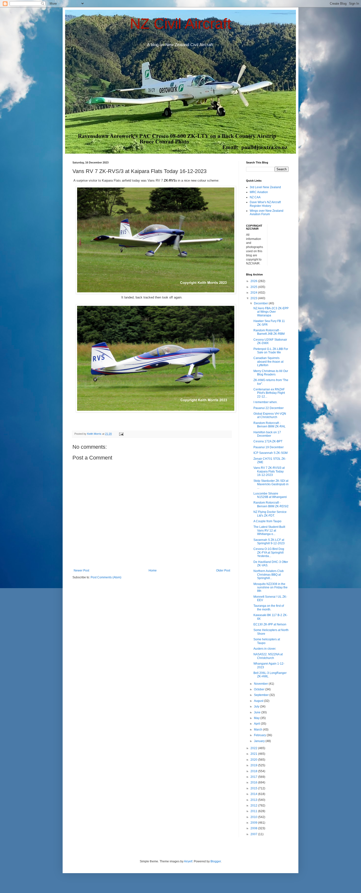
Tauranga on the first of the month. (268, 607)
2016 (254, 782)
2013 (254, 800)
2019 (254, 765)
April (257, 723)
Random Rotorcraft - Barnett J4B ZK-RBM (269, 332)
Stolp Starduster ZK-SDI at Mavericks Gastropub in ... (271, 484)
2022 (254, 748)
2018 (254, 771)
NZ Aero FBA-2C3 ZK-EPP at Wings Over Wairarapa (271, 312)
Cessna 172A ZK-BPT (267, 441)
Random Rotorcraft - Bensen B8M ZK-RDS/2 (271, 504)
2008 (254, 828)
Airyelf (188, 861)
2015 (254, 788)
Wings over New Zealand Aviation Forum (266, 212)
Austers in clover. (264, 648)
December (261, 303)
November (261, 683)
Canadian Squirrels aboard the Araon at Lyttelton (268, 361)
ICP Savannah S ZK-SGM (270, 453)
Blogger (215, 861)
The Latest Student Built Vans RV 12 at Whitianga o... (269, 530)
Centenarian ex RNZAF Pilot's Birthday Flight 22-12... (269, 393)
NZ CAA (255, 197)
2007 (254, 834)
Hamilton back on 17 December (267, 434)
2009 (254, 822)
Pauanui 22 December (268, 408)
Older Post (223, 570)
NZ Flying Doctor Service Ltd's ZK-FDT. (270, 513)
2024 (254, 292)
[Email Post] (121, 433)
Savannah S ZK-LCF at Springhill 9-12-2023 (269, 541)
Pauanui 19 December (268, 447)
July (257, 706)
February (260, 735)
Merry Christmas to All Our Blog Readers (270, 372)
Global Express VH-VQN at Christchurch (269, 415)
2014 (254, 794)
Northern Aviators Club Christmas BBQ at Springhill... (268, 574)
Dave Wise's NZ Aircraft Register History (265, 203)
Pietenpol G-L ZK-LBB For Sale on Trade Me (270, 350)
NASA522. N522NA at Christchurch (268, 656)
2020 (254, 759)
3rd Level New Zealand (265, 187)
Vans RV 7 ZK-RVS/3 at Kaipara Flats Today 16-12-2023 (269, 471)
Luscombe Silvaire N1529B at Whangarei (270, 495)
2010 (254, 817)
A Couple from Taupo (267, 521)
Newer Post (81, 570)
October (259, 689)
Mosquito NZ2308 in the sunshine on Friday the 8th (270, 587)
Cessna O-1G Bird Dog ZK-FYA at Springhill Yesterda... (268, 552)
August (259, 701)
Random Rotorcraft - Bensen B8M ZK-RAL (269, 424)
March (258, 729)
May (257, 718)
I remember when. (265, 402)
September (261, 695)
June (257, 712)
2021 (254, 754)
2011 (254, 811)
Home (153, 570)
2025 (254, 287)
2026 (254, 281)
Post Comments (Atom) (106, 577)
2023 (254, 298)
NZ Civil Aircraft (180, 23)
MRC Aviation (259, 192)
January (259, 741)
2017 (254, 777)
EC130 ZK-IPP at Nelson (269, 624)
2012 (254, 805)
